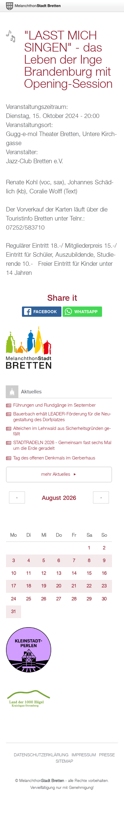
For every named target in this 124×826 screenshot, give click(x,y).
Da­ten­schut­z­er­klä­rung (41, 755)
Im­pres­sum (84, 755)
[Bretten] (33, 6)
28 (74, 599)
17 (13, 586)
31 (13, 612)
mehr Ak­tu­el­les (56, 474)
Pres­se (107, 755)
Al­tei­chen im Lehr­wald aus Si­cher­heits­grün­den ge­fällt (62, 432)
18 (28, 586)
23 (104, 586)
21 (74, 586)
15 (89, 573)
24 (13, 599)
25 (28, 599)
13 (58, 573)
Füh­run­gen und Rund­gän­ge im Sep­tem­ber (54, 405)
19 (43, 586)
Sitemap (64, 761)
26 (43, 599)
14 (74, 573)
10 (13, 573)
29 (89, 599)
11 (28, 573)
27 (58, 599)
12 (43, 573)
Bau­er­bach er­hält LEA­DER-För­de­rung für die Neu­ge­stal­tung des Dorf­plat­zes (62, 417)
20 (58, 586)
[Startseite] (28, 348)
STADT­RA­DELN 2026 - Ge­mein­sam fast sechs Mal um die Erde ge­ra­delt (62, 446)
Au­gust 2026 (59, 497)
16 (104, 573)
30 (104, 599)
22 (89, 586)
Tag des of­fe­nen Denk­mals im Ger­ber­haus (54, 458)
